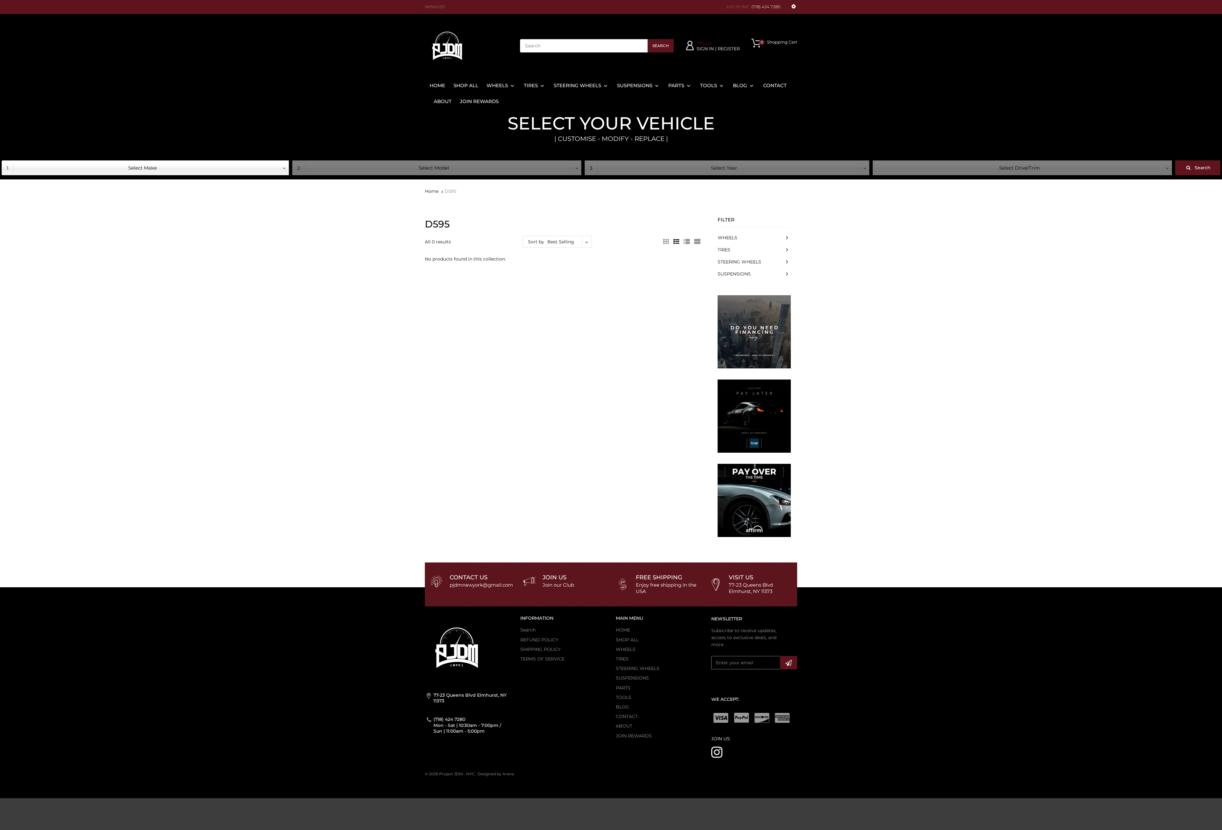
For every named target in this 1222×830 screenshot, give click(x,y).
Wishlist (435, 6)
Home (432, 191)
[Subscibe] (788, 662)
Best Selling (560, 242)
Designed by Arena (496, 773)
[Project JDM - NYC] (447, 45)
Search (660, 45)
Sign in (705, 49)
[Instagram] (716, 752)
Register (729, 49)
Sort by (536, 242)
